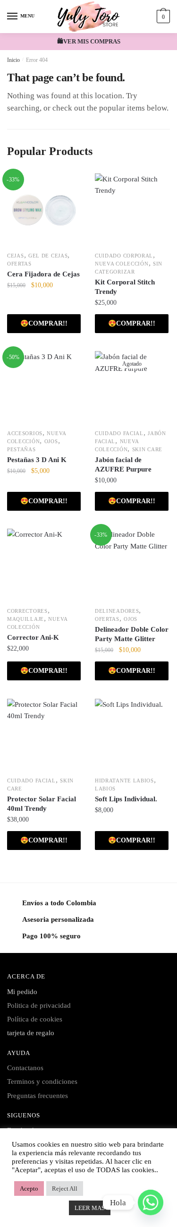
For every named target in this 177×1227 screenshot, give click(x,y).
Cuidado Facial (119, 433)
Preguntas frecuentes (37, 1095)
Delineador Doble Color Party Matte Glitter (132, 634)
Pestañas (21, 449)
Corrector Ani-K (33, 637)
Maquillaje (25, 619)
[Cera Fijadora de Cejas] (44, 210)
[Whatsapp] (150, 1202)
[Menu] (12, 16)
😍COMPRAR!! (131, 323)
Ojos (51, 441)
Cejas (15, 255)
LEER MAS (90, 1207)
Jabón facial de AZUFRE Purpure (123, 464)
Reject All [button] (64, 1188)
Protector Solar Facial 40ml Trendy (41, 803)
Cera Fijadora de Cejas (43, 274)
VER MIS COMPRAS (91, 41)
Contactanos (25, 1068)
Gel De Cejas (47, 255)
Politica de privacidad (39, 1005)
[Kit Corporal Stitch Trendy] (132, 210)
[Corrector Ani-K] (44, 565)
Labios (105, 788)
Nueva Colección (122, 263)
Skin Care (147, 449)
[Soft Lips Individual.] (132, 735)
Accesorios (24, 433)
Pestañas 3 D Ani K (37, 459)
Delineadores (117, 611)
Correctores (27, 611)
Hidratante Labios (124, 780)
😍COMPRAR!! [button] (43, 323)
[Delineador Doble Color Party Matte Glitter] (132, 565)
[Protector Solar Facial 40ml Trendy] (44, 735)
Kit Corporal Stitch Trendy (125, 286)
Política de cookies (34, 1019)
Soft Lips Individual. (126, 799)
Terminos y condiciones (42, 1081)
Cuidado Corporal (124, 255)
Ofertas (19, 263)
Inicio (13, 60)
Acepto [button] (29, 1188)
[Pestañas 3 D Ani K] (44, 388)
